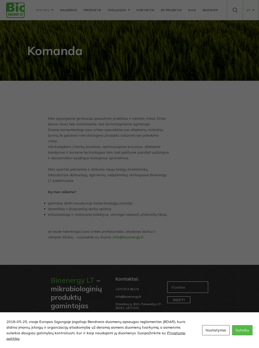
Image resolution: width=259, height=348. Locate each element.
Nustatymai (216, 330)
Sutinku (242, 330)
